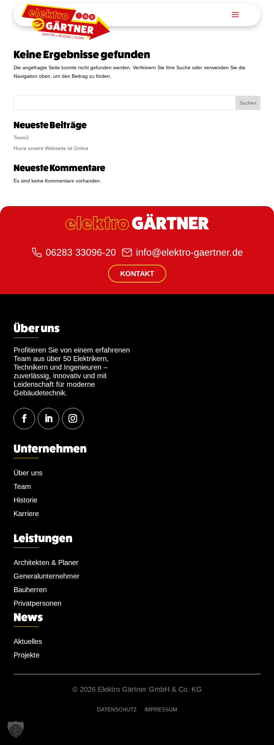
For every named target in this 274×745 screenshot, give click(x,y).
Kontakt (137, 274)
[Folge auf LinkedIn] (48, 418)
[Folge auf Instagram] (72, 418)
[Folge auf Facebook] (24, 418)
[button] (15, 729)
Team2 (21, 137)
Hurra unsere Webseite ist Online (51, 148)
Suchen (248, 103)
